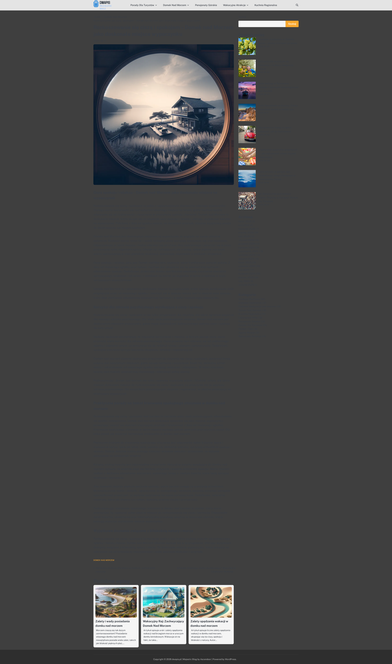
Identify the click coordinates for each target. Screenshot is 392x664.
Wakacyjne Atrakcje (234, 5)
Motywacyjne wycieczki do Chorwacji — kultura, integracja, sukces (276, 65)
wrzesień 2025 (246, 255)
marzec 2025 (246, 277)
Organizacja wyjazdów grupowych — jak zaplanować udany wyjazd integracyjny (277, 153)
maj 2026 (243, 225)
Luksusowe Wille (248, 317)
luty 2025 (244, 281)
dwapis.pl (176, 659)
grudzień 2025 (246, 243)
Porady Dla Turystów (142, 5)
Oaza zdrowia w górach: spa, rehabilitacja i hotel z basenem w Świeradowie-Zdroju (277, 175)
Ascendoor (205, 659)
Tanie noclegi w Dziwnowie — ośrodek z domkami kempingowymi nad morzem (278, 87)
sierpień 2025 (246, 258)
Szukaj (242, 16)
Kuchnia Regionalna (265, 5)
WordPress (230, 659)
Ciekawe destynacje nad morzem (257, 306)
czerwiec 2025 (246, 266)
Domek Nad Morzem (174, 5)
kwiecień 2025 (246, 273)
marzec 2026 (246, 232)
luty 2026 (244, 236)
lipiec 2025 (244, 262)
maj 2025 (243, 270)
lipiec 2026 (244, 221)
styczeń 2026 (246, 240)
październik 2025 (248, 251)
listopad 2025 (246, 247)
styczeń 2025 (246, 284)
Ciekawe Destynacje (250, 302)
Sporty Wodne (246, 332)
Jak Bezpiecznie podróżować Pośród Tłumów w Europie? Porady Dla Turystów (278, 197)
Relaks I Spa (245, 328)
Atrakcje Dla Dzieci (249, 299)
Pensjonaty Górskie (206, 5)
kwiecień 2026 (246, 228)
